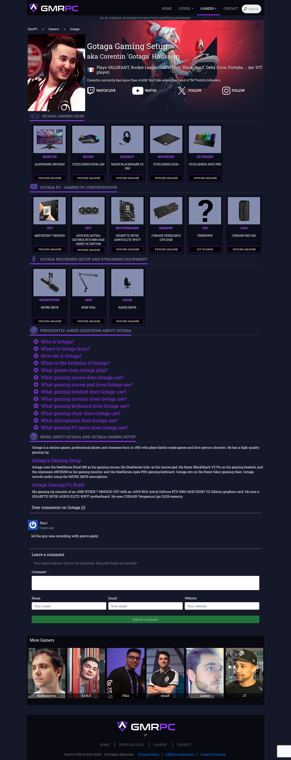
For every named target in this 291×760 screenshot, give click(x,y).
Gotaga (74, 29)
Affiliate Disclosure (179, 754)
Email (113, 598)
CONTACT (230, 8)
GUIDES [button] (185, 8)
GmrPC (32, 29)
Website (191, 598)
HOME (167, 8)
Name (37, 598)
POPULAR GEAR (131, 745)
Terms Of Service (212, 754)
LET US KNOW (205, 249)
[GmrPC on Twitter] (145, 735)
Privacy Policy (148, 754)
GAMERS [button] (207, 8)
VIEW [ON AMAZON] (49, 178)
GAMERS (160, 745)
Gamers (53, 29)
